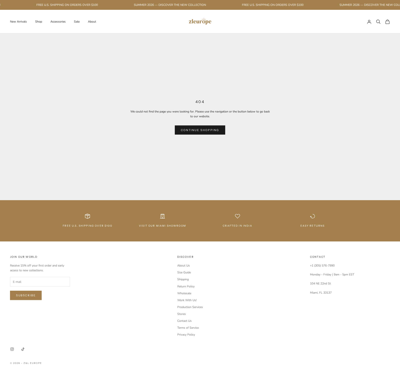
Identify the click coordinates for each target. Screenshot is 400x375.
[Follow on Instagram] (12, 349)
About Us (183, 266)
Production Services (190, 307)
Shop (38, 22)
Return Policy (186, 286)
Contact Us (184, 321)
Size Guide (184, 272)
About (92, 22)
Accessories (58, 22)
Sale (77, 22)
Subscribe (26, 295)
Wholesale (184, 293)
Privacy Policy (186, 335)
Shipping (183, 279)
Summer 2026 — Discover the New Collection (166, 5)
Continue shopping (200, 130)
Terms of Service (188, 328)
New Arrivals (18, 22)
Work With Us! (187, 300)
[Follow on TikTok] (23, 349)
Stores (181, 314)
